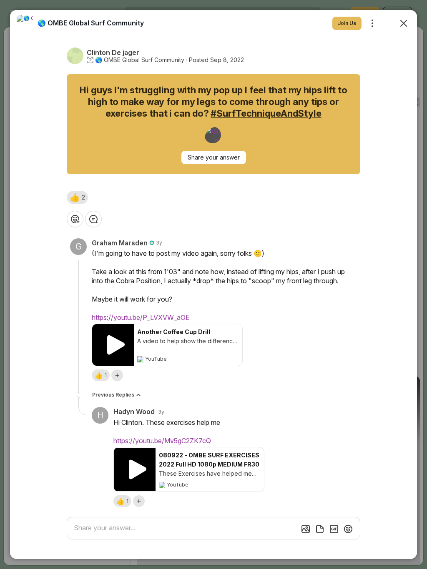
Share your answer (214, 157)
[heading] (91, 22)
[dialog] (213, 284)
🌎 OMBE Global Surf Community (139, 60)
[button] (77, 197)
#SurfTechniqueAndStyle (266, 113)
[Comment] (93, 219)
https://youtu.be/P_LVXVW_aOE (141, 317)
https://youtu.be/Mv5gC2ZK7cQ (162, 441)
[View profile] (25, 23)
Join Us (347, 23)
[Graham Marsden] (212, 135)
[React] (75, 219)
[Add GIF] (334, 529)
